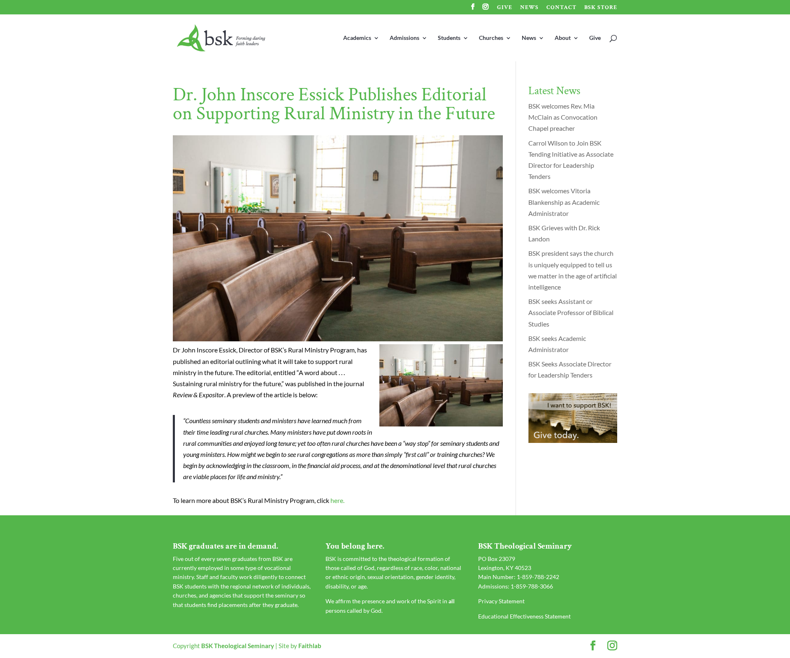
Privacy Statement (501, 601)
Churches (491, 38)
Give (504, 8)
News (529, 8)
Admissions (404, 38)
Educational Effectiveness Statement (524, 616)
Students (449, 38)
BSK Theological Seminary (237, 645)
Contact (561, 8)
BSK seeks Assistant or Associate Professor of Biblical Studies (570, 312)
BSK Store (600, 8)
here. (337, 500)
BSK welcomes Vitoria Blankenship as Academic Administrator (563, 202)
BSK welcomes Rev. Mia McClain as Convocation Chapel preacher (562, 117)
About (563, 38)
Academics (357, 38)
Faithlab (309, 645)
